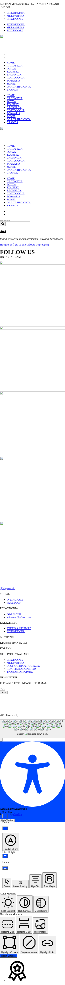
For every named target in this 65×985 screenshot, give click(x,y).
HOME (11, 62)
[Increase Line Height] (5, 856)
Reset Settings (8, 956)
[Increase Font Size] (5, 816)
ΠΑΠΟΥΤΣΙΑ (14, 65)
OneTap (17, 814)
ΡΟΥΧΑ (11, 68)
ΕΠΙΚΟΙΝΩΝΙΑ (16, 12)
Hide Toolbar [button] (7, 820)
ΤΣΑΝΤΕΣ (13, 71)
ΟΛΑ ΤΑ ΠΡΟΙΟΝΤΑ (19, 86)
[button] (1, 740)
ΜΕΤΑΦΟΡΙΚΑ (15, 15)
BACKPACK (14, 74)
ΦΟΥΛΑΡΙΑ (13, 80)
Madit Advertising (28, 715)
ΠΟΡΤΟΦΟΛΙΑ (15, 77)
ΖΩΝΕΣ (11, 83)
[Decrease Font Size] (5, 828)
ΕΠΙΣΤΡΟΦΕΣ (15, 18)
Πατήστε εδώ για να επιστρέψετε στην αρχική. (24, 244)
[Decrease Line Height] (5, 868)
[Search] (3, 224)
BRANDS (12, 89)
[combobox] (32, 728)
